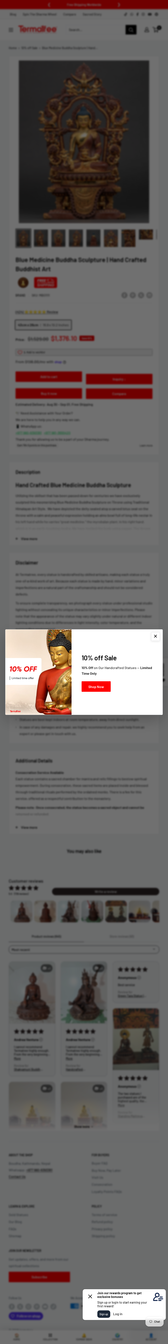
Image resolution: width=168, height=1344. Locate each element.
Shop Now (96, 687)
